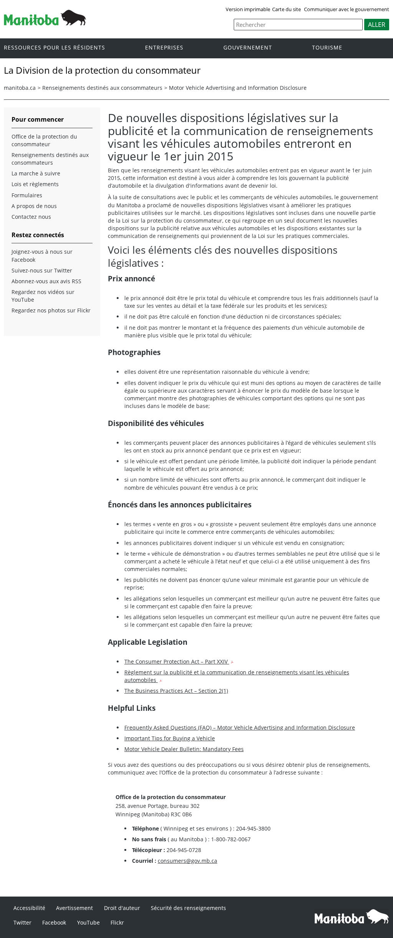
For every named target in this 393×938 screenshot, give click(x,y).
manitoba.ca (20, 87)
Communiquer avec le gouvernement (346, 9)
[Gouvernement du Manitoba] (45, 23)
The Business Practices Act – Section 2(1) (176, 690)
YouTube (88, 922)
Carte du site (286, 9)
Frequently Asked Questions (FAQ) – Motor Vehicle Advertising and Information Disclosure (239, 727)
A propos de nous (34, 206)
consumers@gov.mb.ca (187, 860)
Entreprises (164, 47)
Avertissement (74, 908)
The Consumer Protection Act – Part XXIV (176, 661)
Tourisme (327, 47)
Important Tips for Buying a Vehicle (169, 738)
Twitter (22, 922)
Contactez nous (31, 216)
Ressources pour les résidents (54, 47)
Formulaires (27, 195)
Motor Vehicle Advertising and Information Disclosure (238, 87)
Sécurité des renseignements (188, 908)
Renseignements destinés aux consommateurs (102, 87)
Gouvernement (247, 47)
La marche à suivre (36, 173)
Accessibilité (29, 908)
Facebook (54, 922)
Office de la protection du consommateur (44, 140)
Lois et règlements (35, 184)
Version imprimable (248, 9)
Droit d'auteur (122, 908)
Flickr (117, 922)
